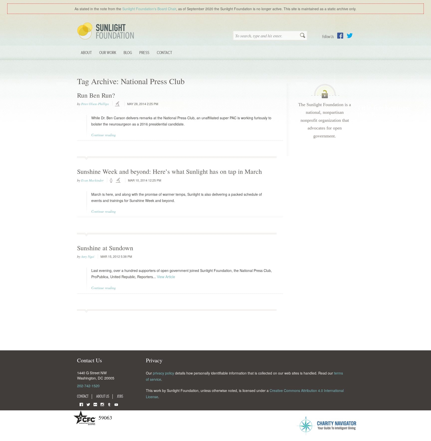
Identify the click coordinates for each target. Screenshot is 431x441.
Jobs (120, 396)
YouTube (116, 404)
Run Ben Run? (96, 95)
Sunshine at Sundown (105, 248)
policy (113, 181)
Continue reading (103, 134)
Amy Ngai (87, 256)
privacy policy (163, 373)
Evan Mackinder (92, 180)
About (86, 52)
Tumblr (109, 404)
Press (144, 52)
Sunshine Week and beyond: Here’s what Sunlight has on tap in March (169, 171)
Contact (164, 52)
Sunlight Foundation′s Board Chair (149, 8)
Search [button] (302, 36)
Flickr (95, 404)
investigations (118, 104)
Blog (128, 52)
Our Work (107, 52)
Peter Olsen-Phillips (95, 104)
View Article (166, 276)
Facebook (340, 36)
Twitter (350, 36)
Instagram (102, 404)
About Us (102, 396)
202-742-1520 (88, 385)
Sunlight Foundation (106, 31)
